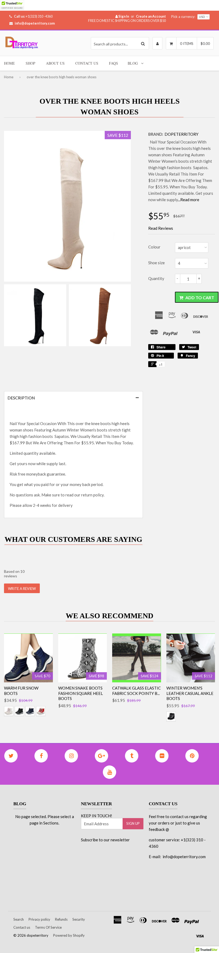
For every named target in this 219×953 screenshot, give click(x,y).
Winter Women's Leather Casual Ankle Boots (189, 693)
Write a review (22, 588)
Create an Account (151, 16)
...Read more (188, 199)
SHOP (30, 63)
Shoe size (156, 262)
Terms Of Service (48, 927)
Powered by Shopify (69, 935)
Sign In (123, 16)
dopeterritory (181, 134)
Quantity (156, 278)
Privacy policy (39, 919)
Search (18, 919)
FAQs (113, 63)
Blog (133, 63)
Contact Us (86, 63)
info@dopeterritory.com (35, 23)
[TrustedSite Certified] (12, 5)
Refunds (61, 919)
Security (78, 919)
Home (8, 77)
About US (55, 63)
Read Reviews (160, 228)
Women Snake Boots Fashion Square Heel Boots (80, 693)
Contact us (21, 927)
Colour (154, 246)
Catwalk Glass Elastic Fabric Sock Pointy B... (136, 691)
